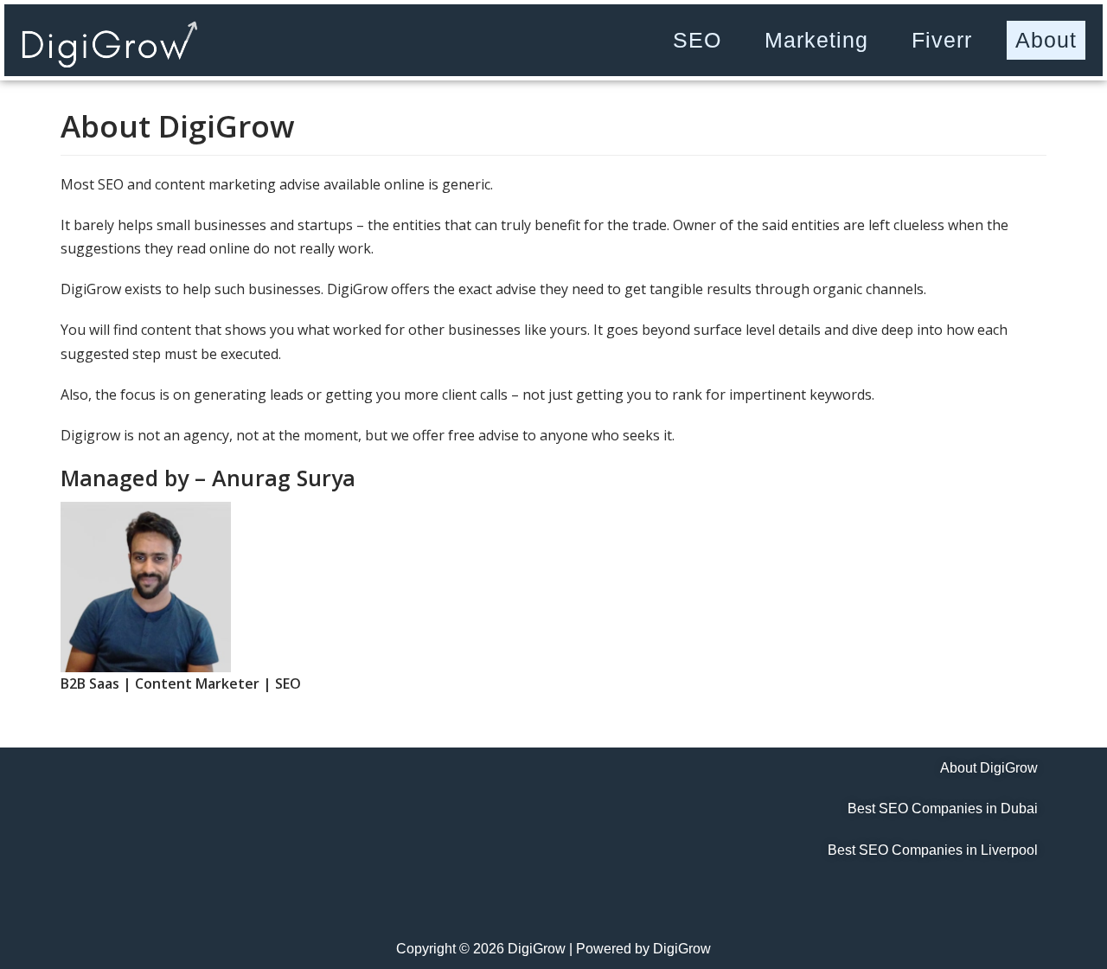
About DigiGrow (989, 767)
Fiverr (942, 40)
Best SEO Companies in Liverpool (933, 850)
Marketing (816, 40)
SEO (697, 40)
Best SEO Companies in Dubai (943, 808)
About (1046, 40)
